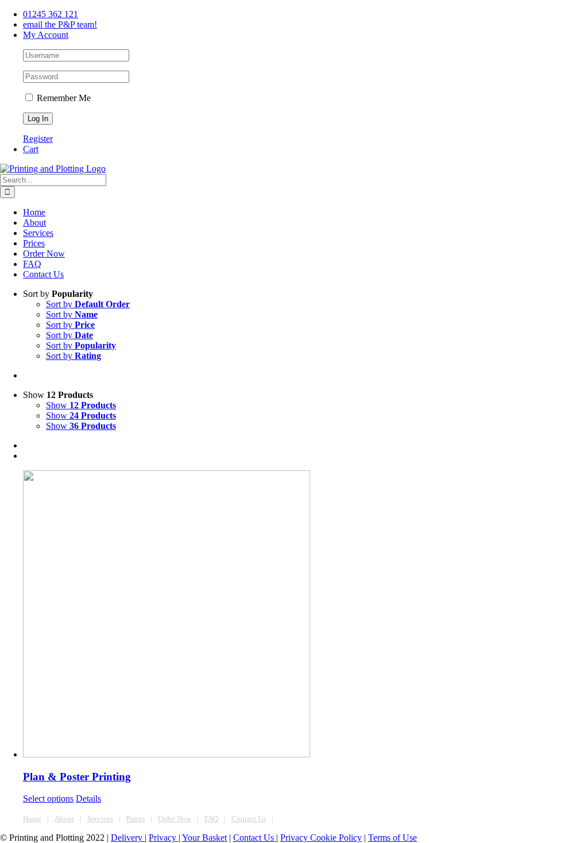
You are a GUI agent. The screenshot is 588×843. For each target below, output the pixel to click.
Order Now (174, 818)
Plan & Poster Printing (77, 777)
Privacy (164, 837)
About (64, 818)
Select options (48, 798)
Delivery (128, 837)
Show (81, 405)
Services (100, 818)
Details (88, 798)
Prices (135, 818)
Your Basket (204, 837)
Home (32, 818)
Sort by (88, 304)
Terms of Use (392, 837)
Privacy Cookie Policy (321, 837)
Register (38, 139)
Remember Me (62, 98)
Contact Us (248, 818)
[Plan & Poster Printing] (305, 615)
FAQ (211, 818)
